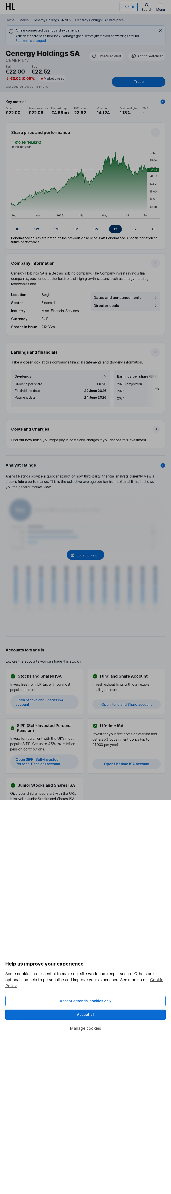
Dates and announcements (118, 297)
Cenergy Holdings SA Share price (99, 20)
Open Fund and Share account (126, 704)
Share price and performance (40, 132)
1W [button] (36, 229)
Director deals (106, 305)
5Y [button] (134, 229)
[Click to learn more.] (162, 101)
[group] (85, 229)
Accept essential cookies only (86, 1001)
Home (10, 20)
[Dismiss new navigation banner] (160, 30)
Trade (139, 82)
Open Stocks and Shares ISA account (40, 702)
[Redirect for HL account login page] (85, 555)
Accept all (85, 1014)
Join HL (128, 7)
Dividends (23, 376)
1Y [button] (115, 229)
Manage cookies (85, 1028)
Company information (33, 263)
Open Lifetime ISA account (126, 764)
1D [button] (17, 229)
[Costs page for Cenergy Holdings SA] (85, 434)
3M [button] (75, 229)
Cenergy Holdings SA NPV (52, 20)
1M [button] (56, 229)
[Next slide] (153, 388)
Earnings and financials (34, 352)
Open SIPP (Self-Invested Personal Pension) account (38, 761)
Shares (24, 20)
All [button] (153, 229)
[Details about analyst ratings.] (162, 465)
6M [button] (96, 229)
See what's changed (31, 40)
